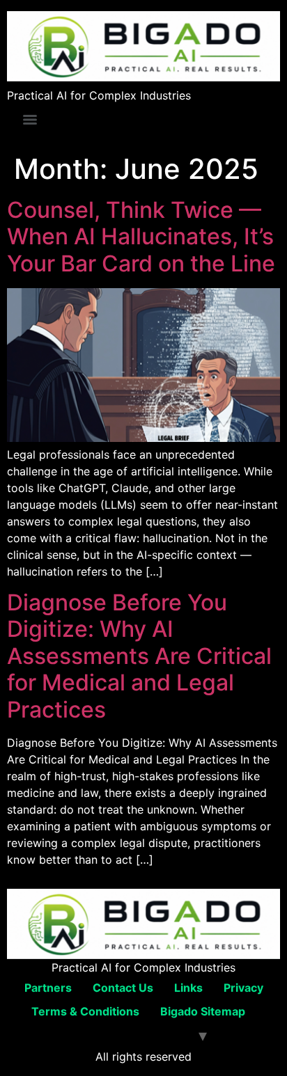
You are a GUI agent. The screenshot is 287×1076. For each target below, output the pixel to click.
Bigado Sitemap (202, 1011)
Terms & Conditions (85, 1011)
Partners (48, 988)
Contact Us (123, 988)
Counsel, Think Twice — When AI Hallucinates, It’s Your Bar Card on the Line (141, 236)
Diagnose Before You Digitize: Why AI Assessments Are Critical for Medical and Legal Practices (139, 656)
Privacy (243, 988)
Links (188, 988)
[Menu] (29, 119)
